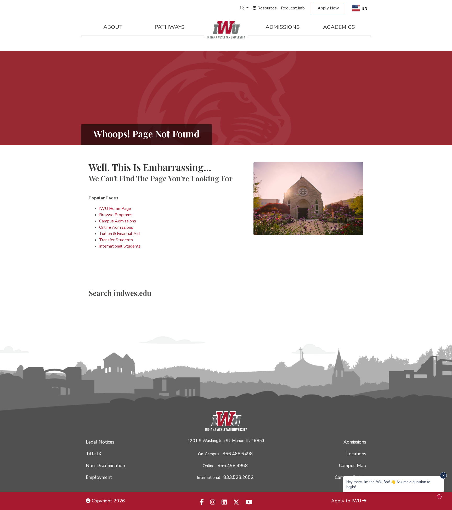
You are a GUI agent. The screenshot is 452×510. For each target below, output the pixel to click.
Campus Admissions (117, 221)
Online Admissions (116, 227)
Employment (99, 477)
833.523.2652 (238, 477)
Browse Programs (115, 215)
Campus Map (352, 465)
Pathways (170, 27)
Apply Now (328, 8)
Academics (339, 27)
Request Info (293, 8)
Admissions (282, 27)
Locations (356, 454)
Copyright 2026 (108, 501)
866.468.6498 (238, 454)
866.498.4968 (233, 465)
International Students (120, 246)
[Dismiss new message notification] (443, 475)
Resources (266, 8)
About (113, 27)
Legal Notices (100, 442)
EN (364, 8)
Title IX (93, 454)
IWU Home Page (115, 208)
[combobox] (359, 8)
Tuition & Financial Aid (119, 234)
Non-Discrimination (105, 465)
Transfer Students (116, 240)
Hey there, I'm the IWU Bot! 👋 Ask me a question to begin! (388, 484)
